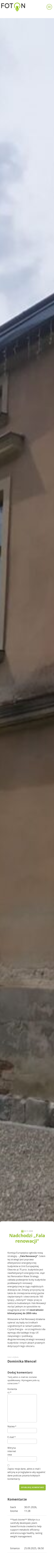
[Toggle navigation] (49, 6)
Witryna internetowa (11, 1451)
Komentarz (12, 1391)
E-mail (11, 1437)
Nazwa (11, 1426)
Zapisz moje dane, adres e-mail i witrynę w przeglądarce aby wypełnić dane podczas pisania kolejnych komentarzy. (26, 1473)
